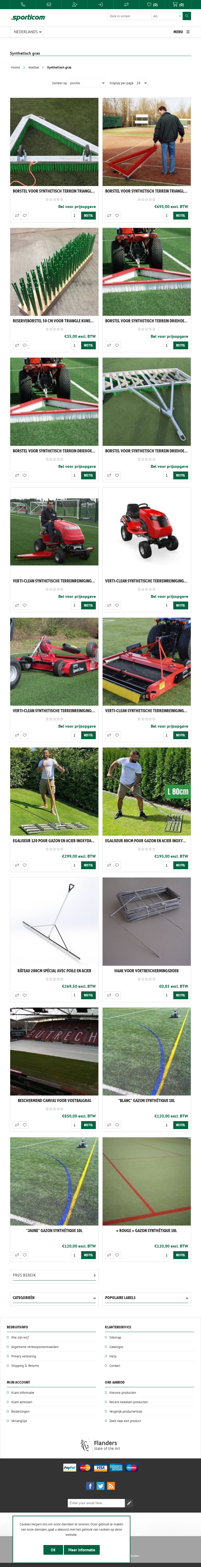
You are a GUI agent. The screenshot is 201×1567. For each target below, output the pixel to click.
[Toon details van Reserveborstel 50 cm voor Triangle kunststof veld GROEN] (54, 272)
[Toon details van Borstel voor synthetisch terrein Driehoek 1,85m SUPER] (147, 272)
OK (53, 1549)
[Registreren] (75, 4)
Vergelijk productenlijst (125, 1411)
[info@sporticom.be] (49, 4)
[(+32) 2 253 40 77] (23, 4)
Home (15, 67)
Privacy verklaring (23, 1356)
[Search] (187, 16)
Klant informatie (22, 1392)
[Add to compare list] (17, 216)
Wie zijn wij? (20, 1337)
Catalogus (116, 1347)
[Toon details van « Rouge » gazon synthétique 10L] (147, 1181)
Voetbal (33, 67)
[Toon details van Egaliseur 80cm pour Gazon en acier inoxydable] (147, 792)
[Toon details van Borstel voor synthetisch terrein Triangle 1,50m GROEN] (54, 142)
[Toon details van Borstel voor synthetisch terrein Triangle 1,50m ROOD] (147, 142)
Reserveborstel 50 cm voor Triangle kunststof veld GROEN (55, 320)
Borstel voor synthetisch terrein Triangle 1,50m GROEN (55, 191)
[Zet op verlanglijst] (25, 216)
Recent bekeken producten (128, 1402)
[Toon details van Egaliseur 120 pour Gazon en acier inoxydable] (54, 792)
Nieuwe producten (122, 1392)
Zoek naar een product (125, 1421)
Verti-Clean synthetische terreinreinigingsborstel (55, 581)
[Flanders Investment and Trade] (100, 1452)
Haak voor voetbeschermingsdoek (146, 970)
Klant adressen (21, 1402)
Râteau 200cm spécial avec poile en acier (54, 970)
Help (112, 1356)
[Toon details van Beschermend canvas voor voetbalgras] (54, 1052)
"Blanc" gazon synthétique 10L (146, 1100)
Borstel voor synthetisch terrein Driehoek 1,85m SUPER (148, 320)
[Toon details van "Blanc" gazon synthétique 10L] (147, 1052)
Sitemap (115, 1337)
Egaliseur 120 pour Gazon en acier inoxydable (55, 840)
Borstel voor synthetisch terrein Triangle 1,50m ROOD (148, 191)
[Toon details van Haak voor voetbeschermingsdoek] (147, 922)
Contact (114, 1365)
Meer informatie (81, 1549)
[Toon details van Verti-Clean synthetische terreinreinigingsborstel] (54, 532)
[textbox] (145, 16)
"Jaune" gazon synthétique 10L (54, 1230)
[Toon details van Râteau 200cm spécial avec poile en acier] (54, 922)
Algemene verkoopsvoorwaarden (35, 1347)
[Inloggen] (100, 4)
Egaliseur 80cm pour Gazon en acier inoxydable (148, 840)
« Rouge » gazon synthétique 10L (146, 1230)
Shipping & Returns (25, 1365)
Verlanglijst (19, 1421)
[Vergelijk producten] (126, 4)
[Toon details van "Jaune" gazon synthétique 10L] (54, 1181)
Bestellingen (20, 1411)
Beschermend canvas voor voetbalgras (54, 1100)
